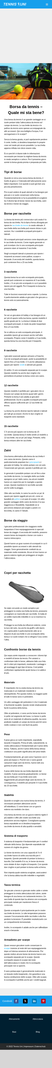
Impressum (28, 1046)
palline (17, 499)
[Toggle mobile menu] (47, 4)
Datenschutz (40, 1046)
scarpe (7, 948)
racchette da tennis (20, 225)
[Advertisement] (26, 36)
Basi (14, 1032)
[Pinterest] (43, 1001)
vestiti (22, 365)
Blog (38, 1032)
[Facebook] (16, 1001)
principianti (34, 462)
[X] (25, 1001)
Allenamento (14, 1019)
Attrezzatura (38, 1019)
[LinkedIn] (34, 1001)
